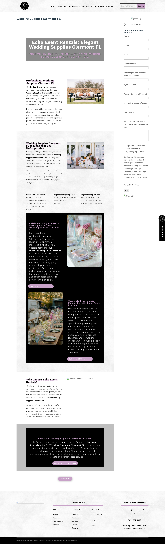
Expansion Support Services (62, 540)
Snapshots (87, 7)
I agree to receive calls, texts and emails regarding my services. (136, 149)
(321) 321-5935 (132, 24)
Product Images (96, 515)
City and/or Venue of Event (135, 103)
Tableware (75, 528)
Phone (126, 45)
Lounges (75, 515)
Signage (75, 521)
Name (126, 36)
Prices (93, 525)
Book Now (99, 7)
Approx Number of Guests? (135, 94)
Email (126, 54)
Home (53, 7)
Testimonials (58, 521)
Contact (110, 7)
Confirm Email (130, 63)
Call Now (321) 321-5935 (41, 286)
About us (62, 7)
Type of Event (130, 85)
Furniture (75, 518)
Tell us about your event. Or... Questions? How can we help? (136, 124)
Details (74, 525)
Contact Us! (65, 479)
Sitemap (74, 540)
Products (73, 7)
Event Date (129, 112)
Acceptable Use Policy (131, 185)
